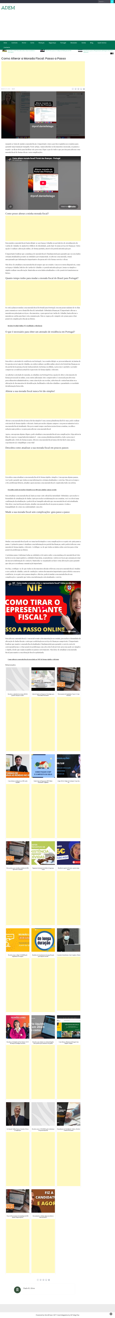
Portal (24, 43)
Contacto (7, 47)
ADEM (8, 7)
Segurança (52, 43)
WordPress (48, 1315)
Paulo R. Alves (29, 1288)
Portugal (63, 43)
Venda (83, 43)
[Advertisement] (57, 27)
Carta (32, 43)
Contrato (14, 43)
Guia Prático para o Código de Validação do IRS (58, 51)
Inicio (5, 43)
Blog (91, 43)
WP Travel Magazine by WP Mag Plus (66, 1315)
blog (13, 89)
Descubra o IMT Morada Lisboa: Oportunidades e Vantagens (21, 51)
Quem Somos (102, 43)
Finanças (41, 43)
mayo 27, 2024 (6, 89)
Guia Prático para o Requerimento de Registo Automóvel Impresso (98, 51)
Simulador (73, 43)
